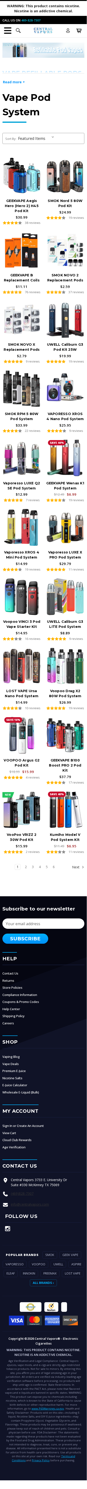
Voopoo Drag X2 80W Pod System (65, 693)
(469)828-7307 (22, 1193)
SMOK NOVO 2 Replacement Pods (65, 277)
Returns (8, 980)
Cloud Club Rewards (17, 1140)
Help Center (11, 1009)
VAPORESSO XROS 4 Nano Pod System (65, 416)
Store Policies (12, 987)
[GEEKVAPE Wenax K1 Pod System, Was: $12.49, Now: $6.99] (65, 458)
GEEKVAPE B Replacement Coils (22, 277)
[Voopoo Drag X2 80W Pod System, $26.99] (65, 666)
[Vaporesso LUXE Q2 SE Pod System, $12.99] (21, 458)
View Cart (9, 1133)
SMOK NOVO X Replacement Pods (22, 347)
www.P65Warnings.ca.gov (48, 1408)
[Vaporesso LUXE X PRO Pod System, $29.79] (65, 527)
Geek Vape (70, 1255)
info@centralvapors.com (30, 1204)
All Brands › (43, 1283)
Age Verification (14, 1147)
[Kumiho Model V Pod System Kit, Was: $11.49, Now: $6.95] (65, 809)
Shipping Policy (13, 1016)
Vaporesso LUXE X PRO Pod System (65, 554)
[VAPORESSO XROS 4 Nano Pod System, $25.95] (65, 389)
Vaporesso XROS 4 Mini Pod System (21, 554)
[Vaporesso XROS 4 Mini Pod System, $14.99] (21, 527)
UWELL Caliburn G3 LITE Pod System (65, 624)
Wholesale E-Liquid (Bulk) (20, 1092)
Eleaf (11, 1273)
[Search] (18, 30)
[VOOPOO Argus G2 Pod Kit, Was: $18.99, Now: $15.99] (21, 735)
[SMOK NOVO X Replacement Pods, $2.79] (21, 319)
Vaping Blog (11, 1056)
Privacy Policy (41, 1460)
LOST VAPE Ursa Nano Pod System (21, 693)
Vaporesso (15, 1264)
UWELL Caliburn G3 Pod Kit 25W (65, 347)
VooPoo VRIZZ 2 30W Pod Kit (22, 837)
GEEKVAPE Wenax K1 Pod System (65, 485)
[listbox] (37, 138)
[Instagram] (7, 1228)
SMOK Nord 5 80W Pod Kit (65, 203)
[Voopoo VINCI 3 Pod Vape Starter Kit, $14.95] (21, 596)
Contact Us (10, 973)
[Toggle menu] (7, 30)
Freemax (50, 1273)
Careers (8, 1023)
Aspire (76, 1264)
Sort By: (10, 139)
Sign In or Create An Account (23, 1126)
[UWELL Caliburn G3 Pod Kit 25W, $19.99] (65, 319)
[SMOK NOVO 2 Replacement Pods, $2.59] (65, 250)
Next (76, 867)
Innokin (29, 1273)
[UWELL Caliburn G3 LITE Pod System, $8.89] (65, 596)
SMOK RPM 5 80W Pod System (22, 416)
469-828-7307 (30, 20)
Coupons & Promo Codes (20, 1002)
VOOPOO (38, 1264)
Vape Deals (10, 1064)
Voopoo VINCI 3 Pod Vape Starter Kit (21, 624)
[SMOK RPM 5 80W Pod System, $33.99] (21, 389)
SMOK (49, 1255)
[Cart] (79, 30)
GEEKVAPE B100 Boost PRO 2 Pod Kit (65, 765)
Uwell (58, 1264)
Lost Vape (72, 1273)
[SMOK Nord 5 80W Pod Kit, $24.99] (65, 175)
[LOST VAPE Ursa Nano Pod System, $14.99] (21, 666)
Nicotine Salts (12, 1078)
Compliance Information (19, 995)
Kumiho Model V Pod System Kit (65, 837)
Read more (12, 82)
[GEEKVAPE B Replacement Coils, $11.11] (21, 250)
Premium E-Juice (14, 1071)
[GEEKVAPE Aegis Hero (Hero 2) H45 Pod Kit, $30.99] (21, 175)
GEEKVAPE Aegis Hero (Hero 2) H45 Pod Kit (22, 206)
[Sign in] (68, 30)
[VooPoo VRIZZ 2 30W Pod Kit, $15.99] (21, 809)
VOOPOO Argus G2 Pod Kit (22, 762)
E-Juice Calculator (14, 1085)
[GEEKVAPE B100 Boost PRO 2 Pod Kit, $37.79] (65, 735)
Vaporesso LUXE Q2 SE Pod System (21, 485)
